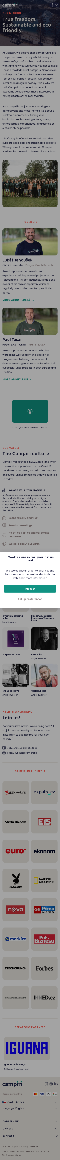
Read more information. (33, 578)
